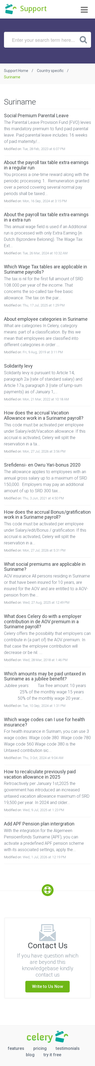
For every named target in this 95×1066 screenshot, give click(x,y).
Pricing (40, 1048)
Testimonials (68, 1048)
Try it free (52, 1054)
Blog (30, 1054)
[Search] (83, 39)
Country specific (50, 71)
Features (16, 1048)
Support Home (16, 71)
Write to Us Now (47, 986)
